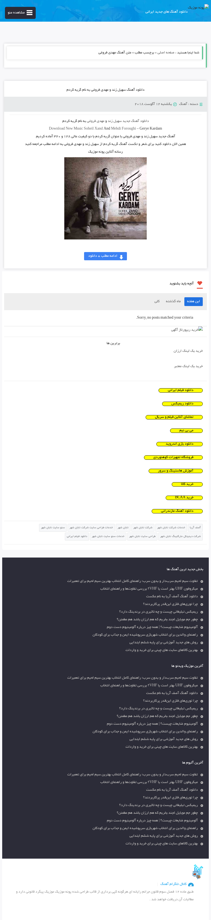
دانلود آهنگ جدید (136, 121)
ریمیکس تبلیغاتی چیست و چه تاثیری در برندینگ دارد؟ (158, 612)
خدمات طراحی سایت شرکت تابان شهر (91, 527)
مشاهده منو (16, 13)
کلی (157, 302)
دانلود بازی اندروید (179, 444)
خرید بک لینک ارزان (188, 351)
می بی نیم (186, 431)
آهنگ (183, 104)
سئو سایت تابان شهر (53, 527)
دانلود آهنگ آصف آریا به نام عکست (172, 597)
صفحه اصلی (165, 53)
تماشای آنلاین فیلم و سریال (174, 417)
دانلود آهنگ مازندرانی (177, 511)
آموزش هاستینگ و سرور (175, 471)
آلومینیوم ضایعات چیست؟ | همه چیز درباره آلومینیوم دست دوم (152, 627)
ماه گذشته (173, 302)
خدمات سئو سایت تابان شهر (108, 536)
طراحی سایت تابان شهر (142, 536)
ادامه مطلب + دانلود (102, 256)
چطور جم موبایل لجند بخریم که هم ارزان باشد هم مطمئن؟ (157, 620)
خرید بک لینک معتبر (188, 366)
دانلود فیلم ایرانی (180, 390)
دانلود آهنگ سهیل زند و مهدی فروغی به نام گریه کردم (105, 90)
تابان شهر (123, 527)
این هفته (193, 302)
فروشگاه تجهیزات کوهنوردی (173, 457)
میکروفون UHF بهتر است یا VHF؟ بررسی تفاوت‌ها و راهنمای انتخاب (149, 589)
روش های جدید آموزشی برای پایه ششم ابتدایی (163, 643)
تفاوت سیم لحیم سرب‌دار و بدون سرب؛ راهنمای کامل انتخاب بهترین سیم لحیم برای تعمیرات (132, 581)
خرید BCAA (184, 498)
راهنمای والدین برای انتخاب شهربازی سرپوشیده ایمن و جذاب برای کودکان (145, 635)
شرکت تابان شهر (142, 527)
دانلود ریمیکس (182, 404)
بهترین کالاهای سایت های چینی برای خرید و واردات (162, 650)
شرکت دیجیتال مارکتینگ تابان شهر (180, 536)
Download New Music (66, 129)
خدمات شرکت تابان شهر (171, 527)
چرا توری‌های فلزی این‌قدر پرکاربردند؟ (170, 604)
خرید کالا (187, 484)
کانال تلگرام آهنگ (173, 884)
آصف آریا (195, 527)
